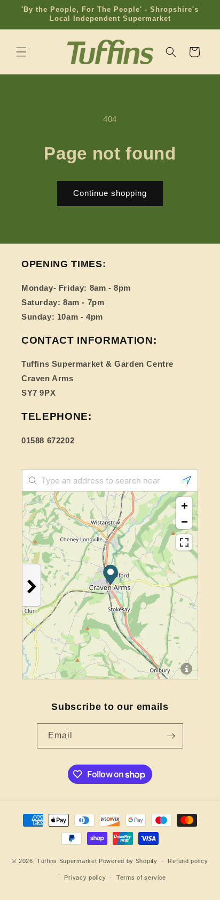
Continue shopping (110, 193)
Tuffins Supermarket (67, 861)
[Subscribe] (171, 735)
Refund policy (188, 861)
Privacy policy (85, 877)
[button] (21, 52)
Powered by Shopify (128, 861)
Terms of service (141, 877)
